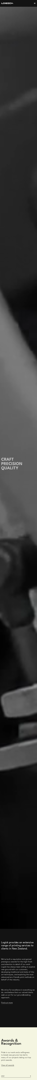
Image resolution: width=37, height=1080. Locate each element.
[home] (7, 3)
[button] (35, 3)
